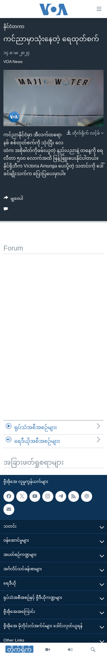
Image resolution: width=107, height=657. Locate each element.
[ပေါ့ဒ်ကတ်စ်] (86, 496)
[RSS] (73, 496)
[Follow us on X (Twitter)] (21, 496)
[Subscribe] (8, 509)
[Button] (13, 199)
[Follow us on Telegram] (60, 496)
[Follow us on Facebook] (8, 496)
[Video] (47, 650)
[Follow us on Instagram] (47, 496)
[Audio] (70, 650)
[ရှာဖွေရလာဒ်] (93, 650)
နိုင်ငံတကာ (13, 26)
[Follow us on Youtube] (34, 496)
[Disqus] (53, 325)
